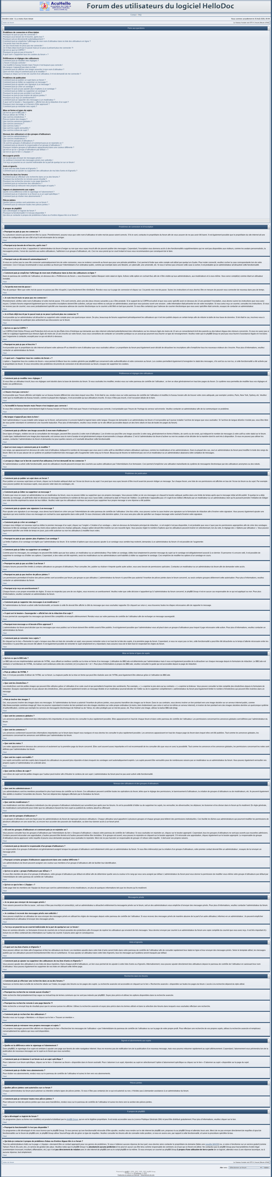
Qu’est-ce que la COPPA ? (14, 50)
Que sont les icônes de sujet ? (16, 130)
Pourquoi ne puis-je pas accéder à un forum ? (22, 93)
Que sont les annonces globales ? (17, 121)
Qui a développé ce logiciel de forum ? (19, 211)
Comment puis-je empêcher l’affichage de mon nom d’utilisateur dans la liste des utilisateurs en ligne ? (47, 41)
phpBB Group (72, 1119)
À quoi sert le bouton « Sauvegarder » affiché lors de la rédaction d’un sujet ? (36, 102)
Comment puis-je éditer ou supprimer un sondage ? (25, 91)
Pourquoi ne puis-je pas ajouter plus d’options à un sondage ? (29, 89)
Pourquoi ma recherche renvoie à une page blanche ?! (26, 181)
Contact (133, 15)
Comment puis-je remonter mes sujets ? (20, 106)
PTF (145, 1173)
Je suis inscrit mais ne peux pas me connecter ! (23, 46)
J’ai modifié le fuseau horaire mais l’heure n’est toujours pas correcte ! (33, 65)
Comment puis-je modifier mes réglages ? (21, 61)
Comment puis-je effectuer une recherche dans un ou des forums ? (31, 177)
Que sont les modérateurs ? (15, 138)
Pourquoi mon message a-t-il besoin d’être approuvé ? (26, 104)
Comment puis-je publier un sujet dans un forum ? (24, 80)
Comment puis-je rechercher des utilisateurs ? (22, 183)
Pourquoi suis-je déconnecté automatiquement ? (24, 39)
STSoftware (137, 1173)
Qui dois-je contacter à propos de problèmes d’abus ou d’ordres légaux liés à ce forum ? (40, 215)
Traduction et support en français (128, 1175)
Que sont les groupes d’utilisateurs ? (18, 141)
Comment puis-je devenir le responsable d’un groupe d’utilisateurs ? (32, 145)
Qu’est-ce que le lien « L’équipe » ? (18, 152)
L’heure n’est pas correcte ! (14, 63)
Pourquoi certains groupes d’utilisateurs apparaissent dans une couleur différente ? (38, 147)
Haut (5, 240)
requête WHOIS (212, 1144)
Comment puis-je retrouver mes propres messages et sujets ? (29, 186)
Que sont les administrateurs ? (16, 136)
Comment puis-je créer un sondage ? (19, 87)
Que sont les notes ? (11, 126)
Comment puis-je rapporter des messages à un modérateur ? (29, 100)
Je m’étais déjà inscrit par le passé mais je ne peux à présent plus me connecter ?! (38, 48)
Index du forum (8, 22)
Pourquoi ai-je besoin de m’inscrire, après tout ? (23, 37)
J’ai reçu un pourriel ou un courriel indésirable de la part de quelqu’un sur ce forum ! (39, 162)
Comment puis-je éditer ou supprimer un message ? (25, 82)
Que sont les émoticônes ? (14, 117)
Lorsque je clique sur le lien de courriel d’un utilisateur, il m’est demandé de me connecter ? (42, 74)
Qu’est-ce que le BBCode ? (14, 113)
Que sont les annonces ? (13, 124)
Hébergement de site (147, 1175)
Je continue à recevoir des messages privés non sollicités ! (28, 160)
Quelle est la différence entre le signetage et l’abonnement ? (28, 192)
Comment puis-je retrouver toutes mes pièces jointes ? (26, 204)
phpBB (127, 1171)
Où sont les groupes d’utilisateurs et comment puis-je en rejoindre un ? (33, 143)
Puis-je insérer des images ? (15, 119)
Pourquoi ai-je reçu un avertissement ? (19, 98)
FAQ (140, 15)
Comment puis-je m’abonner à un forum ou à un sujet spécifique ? (31, 194)
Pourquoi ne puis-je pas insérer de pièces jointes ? (24, 95)
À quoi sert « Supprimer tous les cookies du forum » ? (25, 54)
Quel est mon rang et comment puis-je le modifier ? (24, 72)
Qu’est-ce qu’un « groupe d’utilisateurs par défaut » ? (25, 150)
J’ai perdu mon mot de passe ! (16, 43)
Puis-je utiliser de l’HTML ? (14, 115)
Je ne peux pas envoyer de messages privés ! (22, 158)
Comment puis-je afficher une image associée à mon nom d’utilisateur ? (33, 69)
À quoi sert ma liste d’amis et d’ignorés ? (20, 168)
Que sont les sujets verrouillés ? (16, 128)
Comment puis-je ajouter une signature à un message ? (27, 84)
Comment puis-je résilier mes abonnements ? (22, 196)
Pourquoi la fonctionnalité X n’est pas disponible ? (24, 213)
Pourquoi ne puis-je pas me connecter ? (20, 35)
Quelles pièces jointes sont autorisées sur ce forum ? (25, 202)
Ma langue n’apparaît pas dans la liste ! (20, 67)
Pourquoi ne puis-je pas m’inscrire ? (18, 52)
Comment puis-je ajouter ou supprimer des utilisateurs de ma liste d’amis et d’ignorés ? (40, 171)
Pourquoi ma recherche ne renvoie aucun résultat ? (25, 179)
